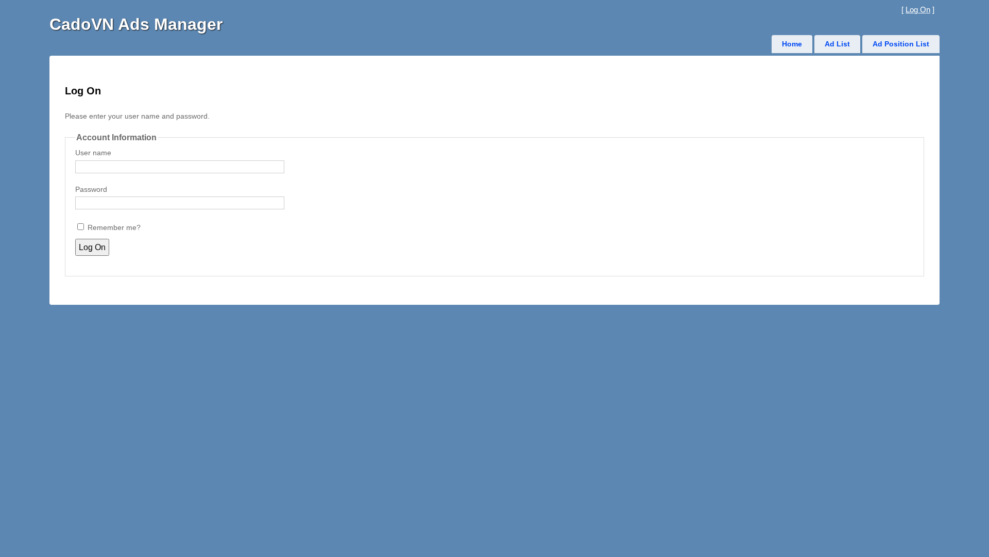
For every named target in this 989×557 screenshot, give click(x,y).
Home (792, 44)
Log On (918, 9)
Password (91, 189)
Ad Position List (901, 44)
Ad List (837, 44)
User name (93, 153)
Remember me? (114, 228)
